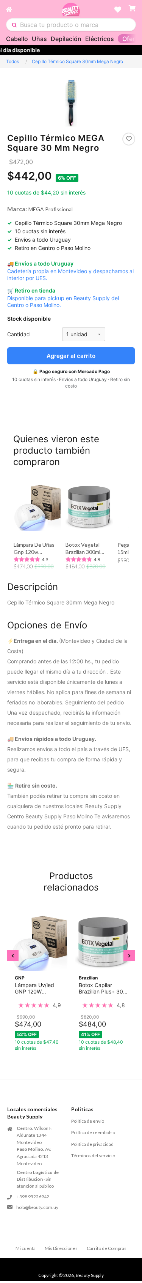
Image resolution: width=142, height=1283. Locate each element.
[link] (39, 1005)
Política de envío (87, 1121)
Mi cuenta (26, 1248)
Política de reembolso (93, 1132)
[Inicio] (33, 9)
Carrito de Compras (106, 1248)
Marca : (17, 209)
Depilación (66, 39)
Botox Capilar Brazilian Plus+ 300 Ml (102, 988)
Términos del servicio (93, 1155)
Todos (12, 61)
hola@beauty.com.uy (37, 1207)
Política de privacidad (92, 1144)
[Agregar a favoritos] (129, 139)
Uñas (39, 39)
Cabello (17, 39)
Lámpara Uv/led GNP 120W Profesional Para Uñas (35, 988)
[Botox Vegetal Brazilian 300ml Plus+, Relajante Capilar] (89, 507)
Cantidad (18, 334)
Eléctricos (99, 39)
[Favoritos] (117, 9)
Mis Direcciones (61, 1248)
